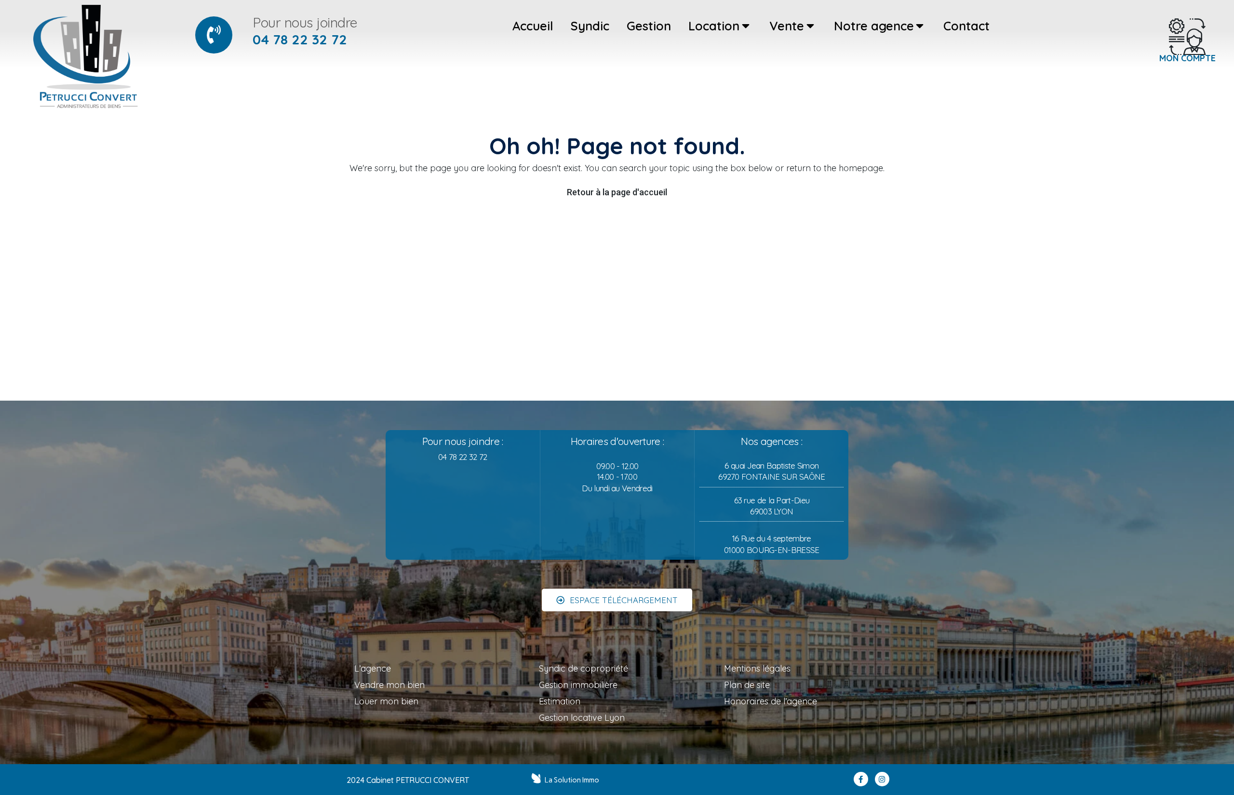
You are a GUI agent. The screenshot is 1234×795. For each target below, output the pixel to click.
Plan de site (747, 684)
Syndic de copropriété (583, 668)
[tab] (533, 26)
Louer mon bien (386, 701)
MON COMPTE (1187, 58)
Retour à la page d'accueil (617, 192)
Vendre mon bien (389, 684)
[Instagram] (882, 779)
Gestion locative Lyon (582, 717)
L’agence (372, 668)
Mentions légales (757, 668)
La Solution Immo (572, 780)
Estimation (559, 701)
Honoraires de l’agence (770, 701)
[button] (617, 600)
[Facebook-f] (861, 779)
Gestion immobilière (578, 684)
